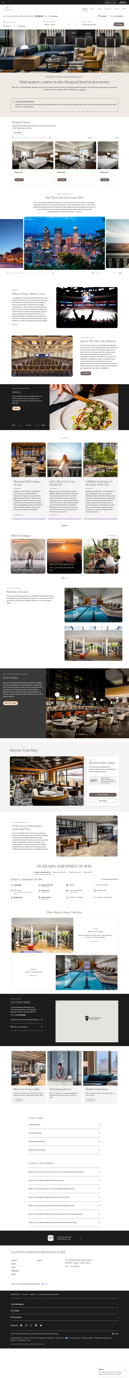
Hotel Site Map (21, 1340)
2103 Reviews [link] (53, 16)
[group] (64, 407)
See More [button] (82, 89)
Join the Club (17, 515)
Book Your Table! (10, 703)
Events (117, 9)
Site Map (13, 1340)
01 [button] (77, 734)
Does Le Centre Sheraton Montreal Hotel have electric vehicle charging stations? (56, 1214)
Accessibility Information (37, 1141)
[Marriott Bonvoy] (122, 2)
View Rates (19, 180)
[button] (110, 2)
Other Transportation (20, 1027)
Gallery (124, 9)
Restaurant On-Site (47, 885)
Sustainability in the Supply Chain (103, 1338)
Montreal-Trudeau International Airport (26, 1020)
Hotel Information (34, 1125)
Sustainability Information (37, 1150)
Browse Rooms (103, 795)
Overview (84, 9)
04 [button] (95, 734)
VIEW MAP (103, 16)
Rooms (92, 9)
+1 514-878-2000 (118, 16)
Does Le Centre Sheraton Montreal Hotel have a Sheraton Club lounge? (53, 1222)
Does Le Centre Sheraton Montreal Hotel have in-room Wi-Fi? (49, 1197)
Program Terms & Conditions (46, 1338)
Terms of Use (33, 1338)
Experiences (108, 9)
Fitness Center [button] (45, 897)
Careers (26, 1338)
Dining (99, 9)
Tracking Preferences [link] (16, 1338)
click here (118, 1374)
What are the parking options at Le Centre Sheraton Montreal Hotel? (52, 1189)
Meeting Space (18, 897)
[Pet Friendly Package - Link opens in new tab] (100, 556)
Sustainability (18, 885)
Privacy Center (59, 1338)
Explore (16, 408)
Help (28, 1340)
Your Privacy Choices (74, 1338)
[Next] (118, 557)
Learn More (18, 132)
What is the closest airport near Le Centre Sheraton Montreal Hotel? (51, 1206)
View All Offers (111, 535)
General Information (35, 1133)
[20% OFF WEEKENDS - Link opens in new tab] (28, 556)
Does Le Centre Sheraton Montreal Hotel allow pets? (46, 1180)
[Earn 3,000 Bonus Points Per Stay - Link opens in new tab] (64, 556)
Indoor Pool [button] (45, 890)
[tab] (42, 872)
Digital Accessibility (87, 1338)
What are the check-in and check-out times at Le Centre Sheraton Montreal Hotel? (56, 1172)
